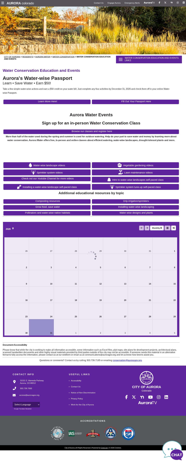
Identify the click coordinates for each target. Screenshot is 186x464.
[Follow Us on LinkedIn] (184, 3)
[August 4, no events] (66, 262)
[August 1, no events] (165, 245)
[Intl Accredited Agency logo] (128, 434)
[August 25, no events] (66, 311)
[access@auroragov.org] (25, 397)
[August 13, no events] (115, 278)
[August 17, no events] (41, 294)
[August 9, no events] (16, 278)
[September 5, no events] (165, 327)
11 (76, 284)
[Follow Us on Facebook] (159, 3)
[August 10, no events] (41, 278)
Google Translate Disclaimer (23, 409)
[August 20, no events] (115, 294)
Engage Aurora (114, 3)
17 (51, 300)
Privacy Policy (77, 399)
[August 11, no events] (66, 278)
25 (76, 316)
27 (51, 251)
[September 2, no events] (90, 327)
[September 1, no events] (66, 327)
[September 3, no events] (115, 327)
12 (100, 284)
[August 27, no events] (115, 311)
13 (125, 284)
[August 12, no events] (90, 278)
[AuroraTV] (149, 3)
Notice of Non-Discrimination (83, 393)
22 (174, 300)
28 (76, 251)
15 (174, 284)
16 (26, 300)
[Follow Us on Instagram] (178, 3)
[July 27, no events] (41, 245)
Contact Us (98, 3)
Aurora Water (42, 57)
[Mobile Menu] (3, 3)
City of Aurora (12, 57)
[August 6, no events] (115, 262)
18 (76, 300)
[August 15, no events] (165, 278)
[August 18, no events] (66, 294)
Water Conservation (63, 57)
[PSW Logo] (57, 433)
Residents (27, 57)
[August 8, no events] (165, 262)
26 (26, 251)
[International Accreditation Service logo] (75, 433)
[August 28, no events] (140, 311)
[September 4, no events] (140, 327)
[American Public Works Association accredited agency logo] (111, 433)
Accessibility (76, 381)
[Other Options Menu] (173, 228)
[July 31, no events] (140, 245)
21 (150, 300)
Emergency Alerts (132, 3)
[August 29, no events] (165, 311)
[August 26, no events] (90, 311)
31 (150, 251)
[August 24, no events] (41, 311)
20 (125, 300)
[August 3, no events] (41, 262)
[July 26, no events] (16, 245)
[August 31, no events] (41, 327)
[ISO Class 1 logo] (93, 433)
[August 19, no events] (90, 294)
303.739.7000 (26, 388)
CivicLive (104, 448)
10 (51, 284)
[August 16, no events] (16, 294)
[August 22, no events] (165, 294)
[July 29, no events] (90, 245)
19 (100, 300)
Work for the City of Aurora (82, 405)
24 (51, 316)
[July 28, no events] (66, 245)
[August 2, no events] (16, 262)
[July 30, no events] (115, 245)
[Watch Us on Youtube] (150, 397)
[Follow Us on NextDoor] (171, 3)
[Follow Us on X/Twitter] (165, 3)
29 (100, 251)
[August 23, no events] (16, 311)
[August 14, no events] (140, 278)
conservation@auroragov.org (127, 360)
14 (150, 284)
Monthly (156, 228)
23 (26, 316)
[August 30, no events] (16, 327)
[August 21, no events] (140, 294)
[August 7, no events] (140, 262)
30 (125, 251)
